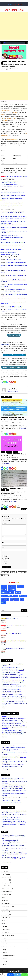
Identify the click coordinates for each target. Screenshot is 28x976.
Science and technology (8, 946)
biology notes (5, 871)
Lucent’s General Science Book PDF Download (12, 730)
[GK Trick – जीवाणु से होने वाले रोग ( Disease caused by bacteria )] (14, 443)
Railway (16, 599)
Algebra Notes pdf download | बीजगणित (11, 672)
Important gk (16, 385)
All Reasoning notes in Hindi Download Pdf (16, 262)
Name (4, 536)
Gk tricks (11, 385)
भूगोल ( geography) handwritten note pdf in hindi (13, 747)
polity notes (4, 932)
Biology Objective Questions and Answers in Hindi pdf (13, 218)
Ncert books (5, 926)
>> (6, 707)
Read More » (24, 428)
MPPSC (3, 602)
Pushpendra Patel (15, 68)
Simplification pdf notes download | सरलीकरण (12, 670)
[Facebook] (2, 382)
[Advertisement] (14, 26)
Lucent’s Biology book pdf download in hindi (12, 206)
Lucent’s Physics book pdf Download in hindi (11, 203)
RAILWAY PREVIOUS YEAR (7, 935)
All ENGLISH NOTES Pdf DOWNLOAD (14, 306)
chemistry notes (4, 488)
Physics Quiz (23, 595)
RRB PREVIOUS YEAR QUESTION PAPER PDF (4, 509)
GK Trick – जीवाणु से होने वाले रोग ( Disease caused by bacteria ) (13, 454)
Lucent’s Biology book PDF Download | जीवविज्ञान (13, 734)
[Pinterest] (12, 382)
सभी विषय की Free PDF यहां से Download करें (14, 355)
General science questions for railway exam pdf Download (14, 420)
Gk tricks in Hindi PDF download (9, 182)
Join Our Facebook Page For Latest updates (14, 367)
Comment (5, 523)
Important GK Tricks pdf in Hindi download (17, 176)
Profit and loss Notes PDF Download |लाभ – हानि (13, 681)
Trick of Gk (15, 452)
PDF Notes (3, 586)
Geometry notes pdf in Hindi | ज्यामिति (10, 667)
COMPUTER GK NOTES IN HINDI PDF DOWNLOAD (13, 310)
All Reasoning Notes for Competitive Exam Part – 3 (14, 823)
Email (3, 542)
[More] (15, 382)
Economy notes (5, 883)
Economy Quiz (12, 589)
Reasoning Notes (6, 938)
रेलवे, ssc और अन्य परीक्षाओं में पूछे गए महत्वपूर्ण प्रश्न (13, 764)
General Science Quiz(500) (7, 592)
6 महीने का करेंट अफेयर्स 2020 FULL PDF (9, 236)
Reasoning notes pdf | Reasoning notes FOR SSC (13, 821)
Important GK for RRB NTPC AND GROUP (10, 254)
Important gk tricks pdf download (10, 840)
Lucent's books (5, 915)
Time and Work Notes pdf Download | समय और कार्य (14, 701)
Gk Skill (6, 385)
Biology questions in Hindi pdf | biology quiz (12, 723)
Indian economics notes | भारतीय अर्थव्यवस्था (12, 756)
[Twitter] (17, 973)
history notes (5, 909)
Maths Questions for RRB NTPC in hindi (11, 800)
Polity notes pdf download (8, 746)
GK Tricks (18, 592)
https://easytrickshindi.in (12, 391)
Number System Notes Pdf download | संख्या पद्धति (13, 669)
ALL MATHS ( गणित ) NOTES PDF (13, 259)
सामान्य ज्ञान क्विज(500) (5, 595)
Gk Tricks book (14, 61)
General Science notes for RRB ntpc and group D (12, 246)
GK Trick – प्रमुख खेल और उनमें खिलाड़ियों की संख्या (13, 859)
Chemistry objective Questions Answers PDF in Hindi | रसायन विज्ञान (14, 492)
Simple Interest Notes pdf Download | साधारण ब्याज (13, 696)
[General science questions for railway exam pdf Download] (14, 407)
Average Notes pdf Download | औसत (10, 684)
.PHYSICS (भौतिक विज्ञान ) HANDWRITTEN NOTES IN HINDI (13, 216)
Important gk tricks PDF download (10, 184)
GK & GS (2, 61)
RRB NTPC (23, 61)
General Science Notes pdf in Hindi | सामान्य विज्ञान (13, 725)
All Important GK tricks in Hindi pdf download (16, 299)
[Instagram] (10, 382)
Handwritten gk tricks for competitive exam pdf (13, 186)
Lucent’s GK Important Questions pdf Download (12, 192)
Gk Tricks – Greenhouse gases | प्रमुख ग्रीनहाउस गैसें (13, 857)
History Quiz (20, 586)
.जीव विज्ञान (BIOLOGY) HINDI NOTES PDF (12, 212)
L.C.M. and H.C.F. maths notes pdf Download (12, 674)
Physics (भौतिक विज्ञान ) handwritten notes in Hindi (13, 718)
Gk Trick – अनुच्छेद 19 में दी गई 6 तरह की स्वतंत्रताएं (12, 852)
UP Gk (3, 958)
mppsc (10, 417)
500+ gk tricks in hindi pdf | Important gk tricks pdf (14, 835)
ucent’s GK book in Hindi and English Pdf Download (13, 195)
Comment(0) (5, 69)
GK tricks (7, 61)
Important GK (5, 912)
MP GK (3, 920)
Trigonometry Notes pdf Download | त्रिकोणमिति (13, 682)
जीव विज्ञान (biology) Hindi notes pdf (10, 717)
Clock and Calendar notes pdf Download (11, 693)
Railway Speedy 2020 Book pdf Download (11, 802)
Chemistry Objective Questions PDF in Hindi (12, 720)
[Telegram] (7, 382)
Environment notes (6, 888)
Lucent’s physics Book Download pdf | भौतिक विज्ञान (14, 732)
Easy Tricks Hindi (14, 9)
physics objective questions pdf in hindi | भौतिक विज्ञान (14, 722)
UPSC (22, 599)
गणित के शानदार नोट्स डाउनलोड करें (8, 253)
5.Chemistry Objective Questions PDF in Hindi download (14, 225)
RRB (19, 61)
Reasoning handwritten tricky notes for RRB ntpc (12, 249)
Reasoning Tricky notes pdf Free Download (12, 817)
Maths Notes (5, 917)
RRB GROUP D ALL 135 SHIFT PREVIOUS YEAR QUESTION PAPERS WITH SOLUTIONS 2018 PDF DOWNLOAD (24, 509)
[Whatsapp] (4, 382)
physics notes (5, 929)
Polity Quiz (3, 589)
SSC (2, 63)
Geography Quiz (12, 586)
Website (4, 547)
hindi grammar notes (7, 906)
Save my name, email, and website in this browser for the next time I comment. (5, 559)
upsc (3, 964)
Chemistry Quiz (4, 599)
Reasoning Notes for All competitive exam (12, 819)
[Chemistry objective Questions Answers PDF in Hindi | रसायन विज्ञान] (14, 478)
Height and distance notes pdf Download (11, 691)
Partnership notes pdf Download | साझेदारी (11, 689)
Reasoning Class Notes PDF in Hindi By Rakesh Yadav (14, 811)
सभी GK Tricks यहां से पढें (14, 335)
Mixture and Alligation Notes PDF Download (12, 694)
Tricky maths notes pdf (7, 955)
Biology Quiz (15, 595)
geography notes (6, 894)
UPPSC (3, 961)
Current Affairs (5, 880)
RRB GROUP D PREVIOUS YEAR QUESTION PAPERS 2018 (13, 242)
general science (4, 417)
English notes (5, 885)
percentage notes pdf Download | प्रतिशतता (12, 676)
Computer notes (6, 877)
